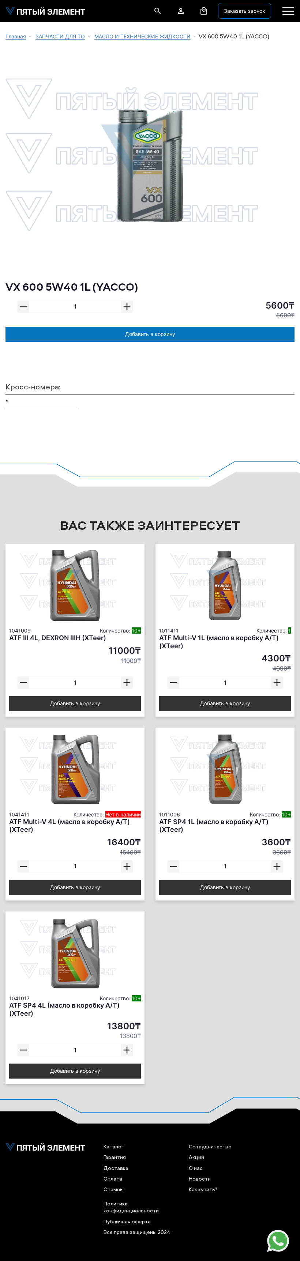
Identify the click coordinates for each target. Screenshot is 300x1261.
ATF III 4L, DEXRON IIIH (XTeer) (57, 638)
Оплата (113, 1178)
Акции (196, 1157)
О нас (196, 1167)
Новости (200, 1178)
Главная (15, 36)
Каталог (114, 1146)
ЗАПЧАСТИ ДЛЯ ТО (60, 36)
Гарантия (115, 1157)
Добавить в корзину (150, 334)
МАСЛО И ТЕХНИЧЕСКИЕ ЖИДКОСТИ (142, 36)
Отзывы (114, 1189)
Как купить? (203, 1189)
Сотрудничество (210, 1146)
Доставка (116, 1167)
